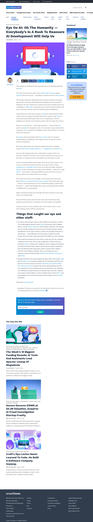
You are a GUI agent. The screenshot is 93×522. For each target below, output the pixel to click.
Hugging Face (48, 149)
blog (43, 114)
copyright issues (31, 167)
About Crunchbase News (12, 500)
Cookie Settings (9, 511)
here (20, 88)
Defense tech (24, 346)
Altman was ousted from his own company (34, 181)
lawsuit (52, 93)
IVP (58, 273)
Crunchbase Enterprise (53, 500)
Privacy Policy (9, 506)
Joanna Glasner (10, 368)
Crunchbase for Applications (54, 503)
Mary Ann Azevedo (11, 418)
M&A (36, 401)
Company (29, 498)
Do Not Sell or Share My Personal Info (15, 513)
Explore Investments (55, 253)
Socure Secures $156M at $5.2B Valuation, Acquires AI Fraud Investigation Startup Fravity (22, 410)
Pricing (49, 508)
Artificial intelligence (12, 24)
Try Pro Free (36, 1)
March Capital (32, 227)
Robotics (35, 348)
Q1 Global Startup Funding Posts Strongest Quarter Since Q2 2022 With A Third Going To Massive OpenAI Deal (76, 49)
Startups (8, 349)
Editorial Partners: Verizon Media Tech (15, 498)
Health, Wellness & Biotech (14, 348)
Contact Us (29, 508)
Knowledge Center (72, 500)
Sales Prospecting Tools (73, 511)
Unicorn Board (10, 12)
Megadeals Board (52, 12)
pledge (24, 128)
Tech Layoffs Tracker (39, 12)
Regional (69, 42)
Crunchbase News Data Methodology (14, 503)
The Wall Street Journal (25, 266)
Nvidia (23, 256)
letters (18, 172)
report (62, 259)
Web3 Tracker (63, 12)
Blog (28, 506)
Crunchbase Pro (51, 498)
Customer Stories (52, 506)
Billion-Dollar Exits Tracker (77, 12)
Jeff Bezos (45, 253)
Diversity (75, 17)
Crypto (82, 41)
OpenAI (18, 95)
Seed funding (76, 42)
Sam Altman (60, 95)
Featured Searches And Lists (75, 498)
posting (20, 137)
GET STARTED (78, 97)
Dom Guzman (28, 282)
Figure (27, 244)
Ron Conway (43, 137)
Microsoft (29, 107)
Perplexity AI (25, 261)
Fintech (46, 17)
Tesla (58, 116)
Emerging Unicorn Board (24, 12)
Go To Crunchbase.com (24, 1)
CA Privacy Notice (10, 516)
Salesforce (37, 149)
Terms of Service (10, 508)
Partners (29, 503)
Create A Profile (72, 503)
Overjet (42, 224)
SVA (59, 125)
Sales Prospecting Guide (74, 508)
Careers (29, 500)
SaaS (7, 17)
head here (42, 291)
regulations (20, 167)
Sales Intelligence (72, 506)
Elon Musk (45, 93)
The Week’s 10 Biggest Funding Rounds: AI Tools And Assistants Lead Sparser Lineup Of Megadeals (22, 358)
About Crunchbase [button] (10, 1)
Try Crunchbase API (47, 1)
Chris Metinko (9, 39)
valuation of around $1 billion (52, 263)
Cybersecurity (27, 17)
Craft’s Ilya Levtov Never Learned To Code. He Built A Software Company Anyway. (22, 459)
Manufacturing (27, 348)
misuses (19, 169)
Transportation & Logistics (20, 349)
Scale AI (58, 149)
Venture (31, 349)
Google (31, 149)
